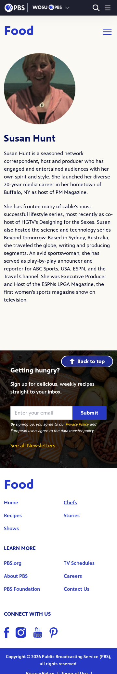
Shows (11, 528)
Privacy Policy (77, 424)
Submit (89, 413)
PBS (15, 8)
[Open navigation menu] (107, 8)
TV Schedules (79, 563)
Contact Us (76, 589)
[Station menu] (67, 8)
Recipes (13, 515)
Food (19, 32)
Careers (73, 576)
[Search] (96, 8)
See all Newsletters (32, 445)
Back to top (91, 361)
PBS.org (12, 563)
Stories (72, 515)
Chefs (70, 502)
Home (11, 502)
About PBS (16, 576)
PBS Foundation (22, 589)
